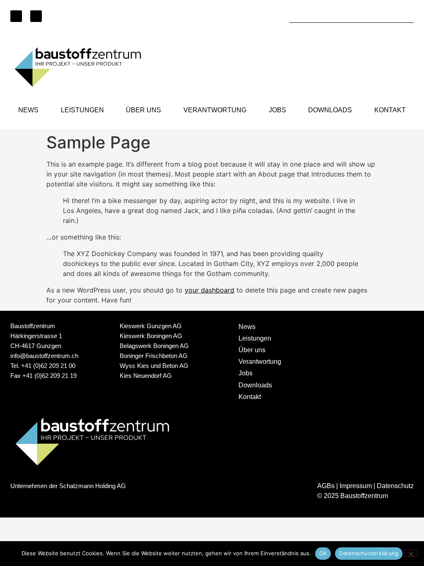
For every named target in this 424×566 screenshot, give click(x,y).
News (28, 110)
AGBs (326, 485)
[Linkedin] (16, 16)
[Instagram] (36, 16)
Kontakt (390, 110)
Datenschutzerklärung (368, 553)
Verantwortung (214, 110)
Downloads (330, 110)
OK (323, 553)
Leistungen (82, 110)
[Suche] (407, 16)
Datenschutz (395, 485)
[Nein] (411, 553)
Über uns (143, 110)
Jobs (277, 110)
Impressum (356, 485)
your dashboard (209, 290)
